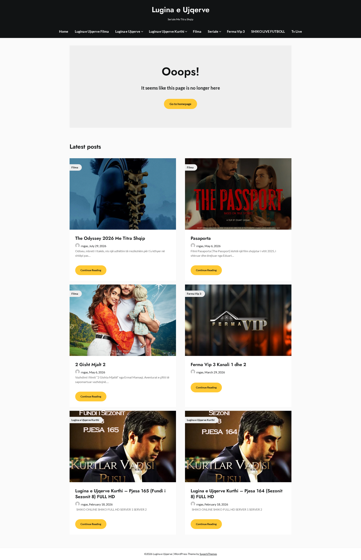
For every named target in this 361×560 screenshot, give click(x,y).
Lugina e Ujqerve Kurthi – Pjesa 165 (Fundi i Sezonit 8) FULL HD (120, 493)
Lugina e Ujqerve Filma (92, 31)
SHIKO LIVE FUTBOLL (268, 31)
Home (63, 31)
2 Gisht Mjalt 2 (90, 364)
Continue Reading (90, 270)
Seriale (213, 31)
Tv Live (296, 31)
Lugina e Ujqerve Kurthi (166, 31)
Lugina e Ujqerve (180, 9)
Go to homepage (180, 104)
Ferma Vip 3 (236, 31)
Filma (197, 31)
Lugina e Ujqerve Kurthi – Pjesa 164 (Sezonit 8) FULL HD (236, 493)
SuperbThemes (208, 553)
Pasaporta (201, 238)
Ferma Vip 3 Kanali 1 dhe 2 (218, 364)
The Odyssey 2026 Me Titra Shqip (110, 238)
